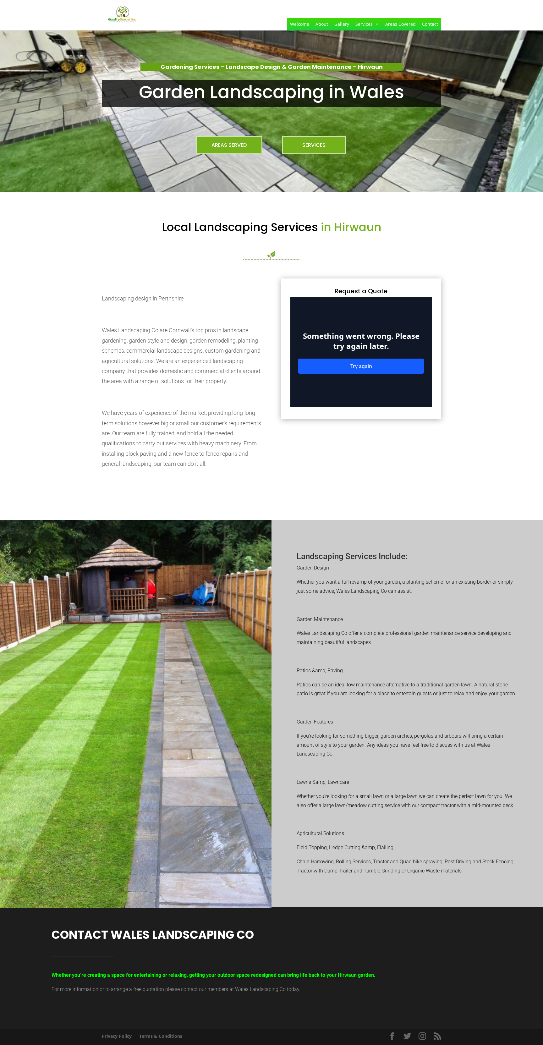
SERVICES (314, 145)
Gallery (341, 24)
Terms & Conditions (160, 1036)
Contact (430, 24)
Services (364, 24)
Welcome (299, 24)
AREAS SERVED (229, 145)
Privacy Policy (117, 1036)
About (321, 24)
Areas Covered (400, 24)
